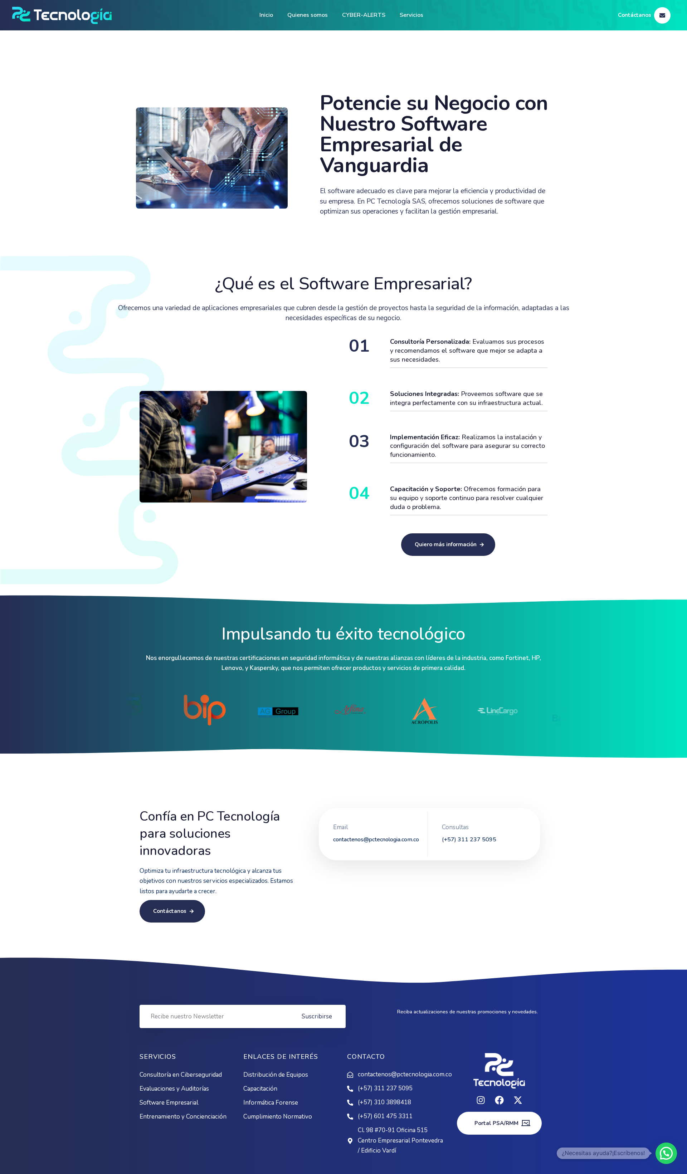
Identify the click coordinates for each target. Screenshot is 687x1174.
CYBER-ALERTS (363, 15)
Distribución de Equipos (275, 1075)
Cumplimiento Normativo (277, 1116)
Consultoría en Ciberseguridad (181, 1075)
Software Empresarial (169, 1103)
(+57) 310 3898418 (384, 1102)
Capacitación (260, 1089)
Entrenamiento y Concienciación (183, 1116)
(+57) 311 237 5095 (385, 1088)
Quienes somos (307, 15)
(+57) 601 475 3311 (385, 1116)
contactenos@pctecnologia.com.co (401, 1074)
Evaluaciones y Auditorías (174, 1089)
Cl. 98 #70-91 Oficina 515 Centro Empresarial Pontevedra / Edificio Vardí (400, 1140)
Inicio (266, 15)
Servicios (411, 15)
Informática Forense (270, 1103)
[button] (666, 1153)
